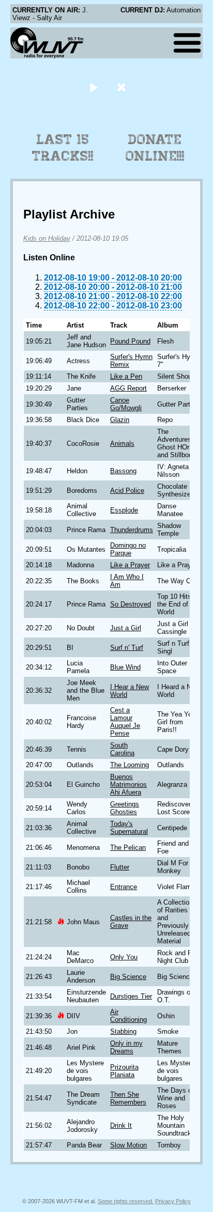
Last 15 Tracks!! (63, 147)
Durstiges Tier (131, 996)
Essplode (124, 510)
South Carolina (122, 749)
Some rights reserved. (126, 1201)
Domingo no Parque (128, 549)
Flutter (119, 867)
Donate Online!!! (155, 147)
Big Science (128, 977)
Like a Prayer (130, 565)
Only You (124, 957)
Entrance (123, 887)
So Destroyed (130, 604)
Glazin (119, 420)
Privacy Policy (173, 1201)
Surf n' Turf (126, 647)
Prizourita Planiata (124, 1071)
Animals (122, 443)
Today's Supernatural (129, 827)
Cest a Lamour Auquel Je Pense (125, 721)
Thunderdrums (131, 530)
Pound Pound (130, 341)
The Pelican (128, 847)
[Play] (93, 87)
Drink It (121, 1125)
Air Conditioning (128, 1015)
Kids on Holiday (46, 238)
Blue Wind (125, 667)
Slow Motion (128, 1145)
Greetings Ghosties (124, 808)
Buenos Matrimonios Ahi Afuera (128, 784)
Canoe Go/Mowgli (126, 404)
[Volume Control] (122, 87)
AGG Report (128, 388)
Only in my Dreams (126, 1047)
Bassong (123, 471)
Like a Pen (126, 376)
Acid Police (127, 490)
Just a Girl (125, 628)
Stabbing (123, 1031)
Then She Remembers (128, 1098)
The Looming (129, 765)
